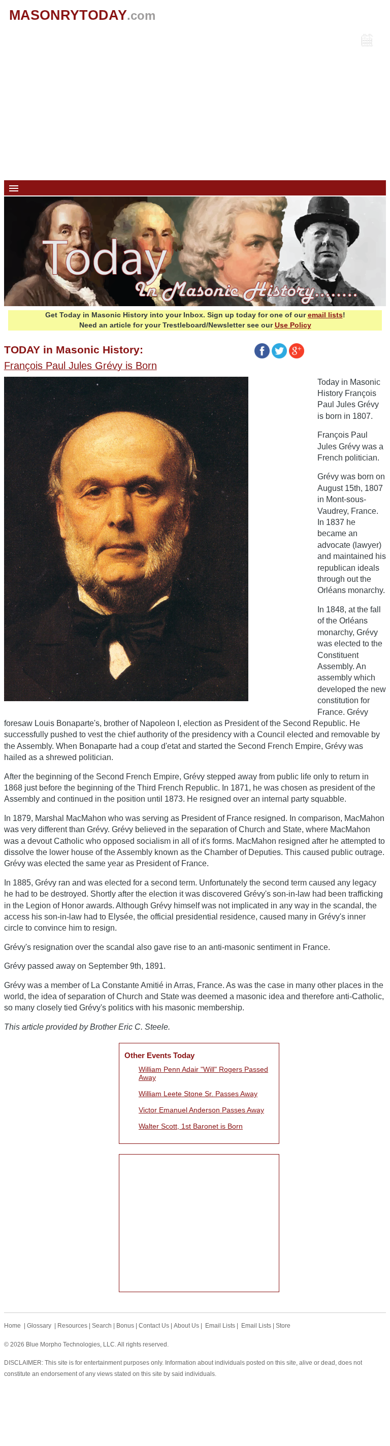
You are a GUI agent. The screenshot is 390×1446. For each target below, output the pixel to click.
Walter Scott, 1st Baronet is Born (191, 1126)
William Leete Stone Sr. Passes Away (198, 1094)
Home (12, 1325)
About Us (186, 1325)
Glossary (39, 1325)
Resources (72, 1325)
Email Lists (220, 1325)
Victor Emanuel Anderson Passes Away (201, 1110)
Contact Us (154, 1325)
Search (102, 1325)
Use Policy (293, 325)
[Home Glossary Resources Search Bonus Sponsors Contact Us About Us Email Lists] (195, 187)
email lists (325, 315)
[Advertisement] (195, 104)
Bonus (125, 1325)
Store (283, 1325)
